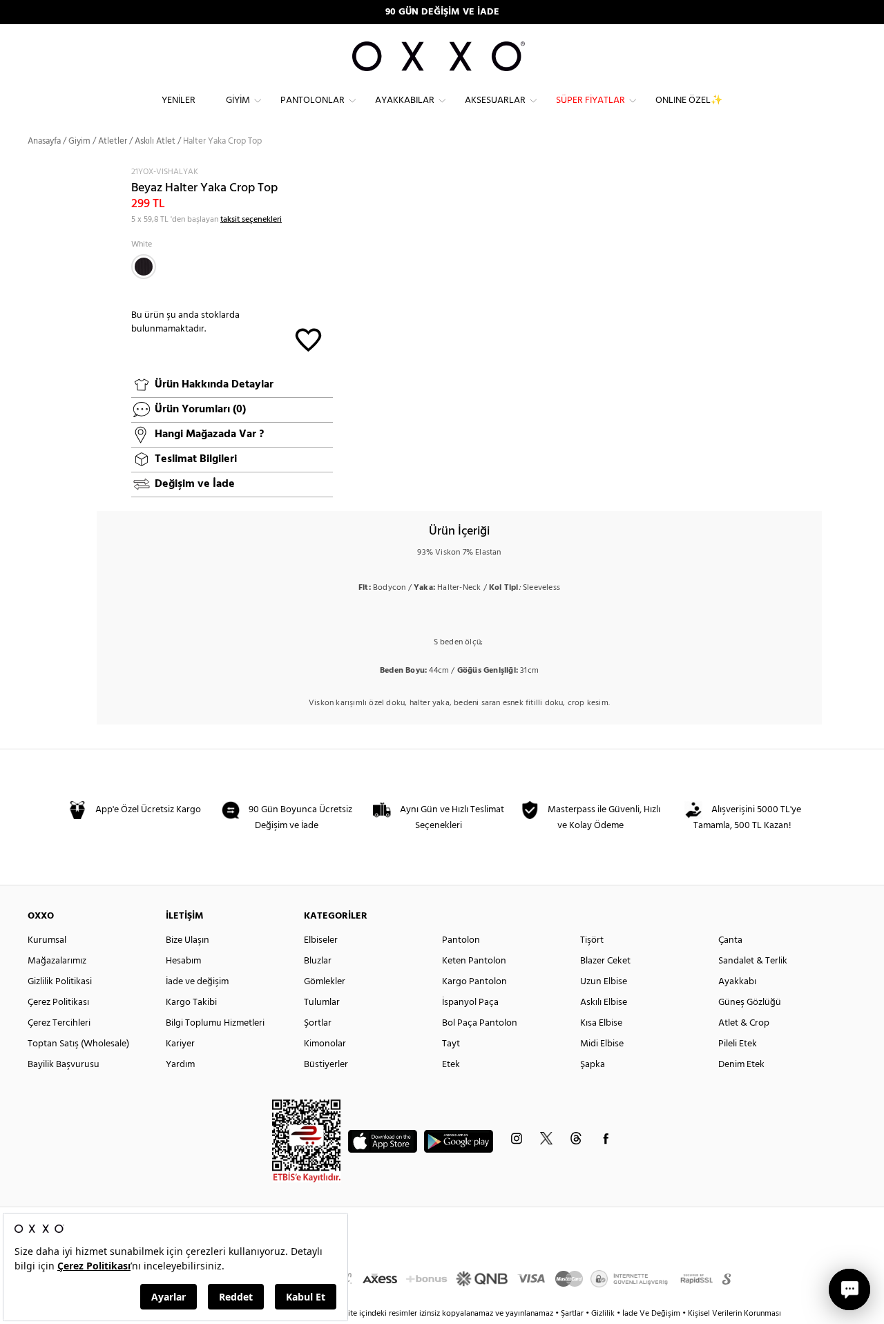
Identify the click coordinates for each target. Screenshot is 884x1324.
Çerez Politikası (58, 1002)
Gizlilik (604, 1314)
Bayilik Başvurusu (63, 1065)
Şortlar (318, 1023)
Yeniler (178, 100)
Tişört (592, 940)
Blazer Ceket (605, 961)
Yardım (180, 1065)
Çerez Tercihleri (59, 1023)
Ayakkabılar (404, 100)
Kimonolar (325, 1044)
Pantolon (461, 940)
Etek (451, 1065)
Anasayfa (44, 141)
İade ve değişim (197, 982)
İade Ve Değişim (651, 1314)
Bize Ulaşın (187, 940)
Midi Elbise (602, 1044)
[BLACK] (143, 266)
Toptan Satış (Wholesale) (78, 1044)
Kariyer (180, 1044)
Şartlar (573, 1314)
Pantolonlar (312, 100)
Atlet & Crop (743, 1023)
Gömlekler (324, 982)
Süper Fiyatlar (590, 100)
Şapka (592, 1065)
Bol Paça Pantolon (479, 1023)
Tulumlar (322, 1002)
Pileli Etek (737, 1044)
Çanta (730, 940)
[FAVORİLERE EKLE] (308, 339)
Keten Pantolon (474, 961)
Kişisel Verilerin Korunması (734, 1314)
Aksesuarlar (495, 100)
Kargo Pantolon (474, 982)
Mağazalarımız (57, 961)
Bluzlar (318, 961)
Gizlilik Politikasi (60, 982)
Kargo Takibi (191, 1002)
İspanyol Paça (470, 1002)
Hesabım (183, 961)
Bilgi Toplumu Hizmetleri (215, 1023)
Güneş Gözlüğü (749, 1002)
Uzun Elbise (603, 982)
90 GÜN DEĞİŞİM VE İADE (442, 12)
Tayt (451, 1044)
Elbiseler (321, 940)
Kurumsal (47, 940)
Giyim (238, 100)
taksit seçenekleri (251, 220)
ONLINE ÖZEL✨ (688, 100)
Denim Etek (741, 1065)
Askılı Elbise (603, 1002)
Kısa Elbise (601, 1023)
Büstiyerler (326, 1065)
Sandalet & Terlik (752, 961)
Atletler (112, 141)
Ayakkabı (737, 982)
